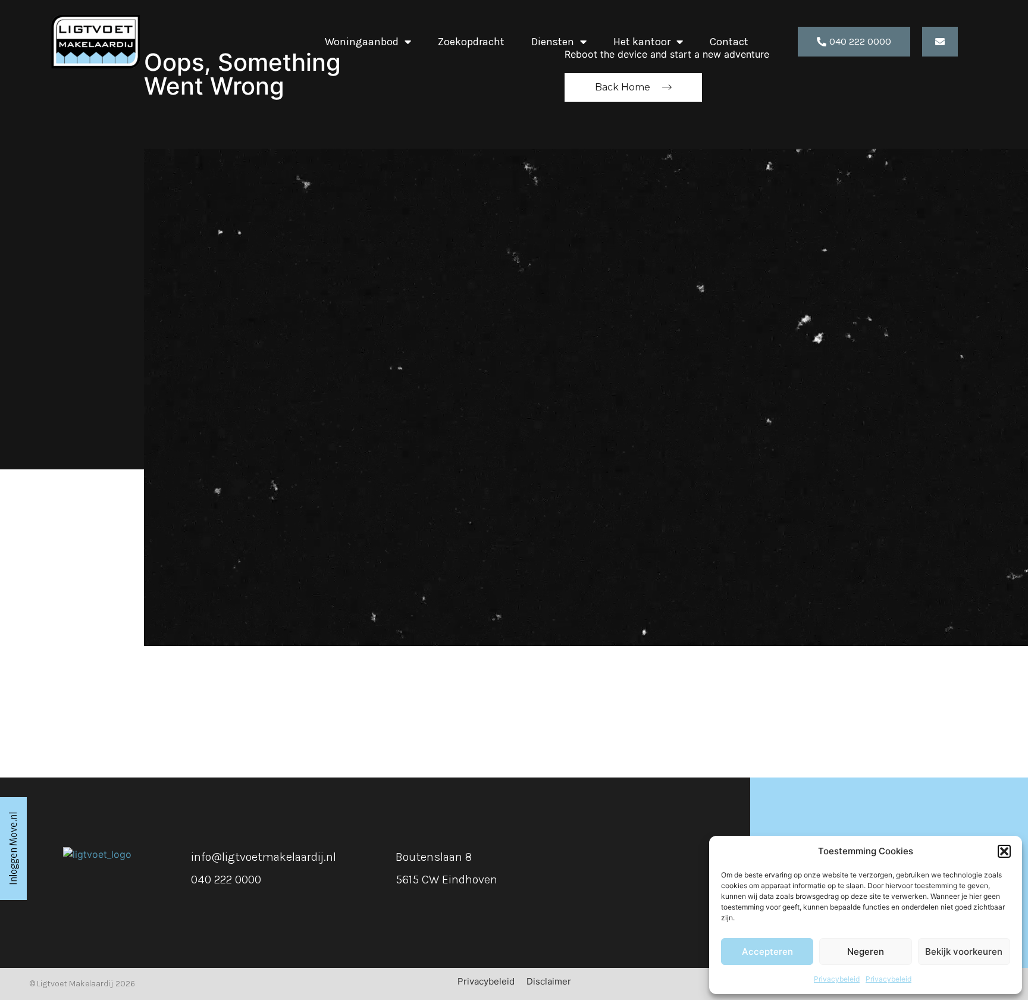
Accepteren (767, 951)
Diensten (552, 41)
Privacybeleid (837, 978)
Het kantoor (641, 41)
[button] (1004, 851)
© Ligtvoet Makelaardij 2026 (82, 984)
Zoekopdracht (471, 41)
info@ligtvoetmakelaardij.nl (263, 857)
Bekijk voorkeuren (963, 951)
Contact (729, 41)
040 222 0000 (226, 879)
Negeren (865, 951)
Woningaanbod (362, 41)
